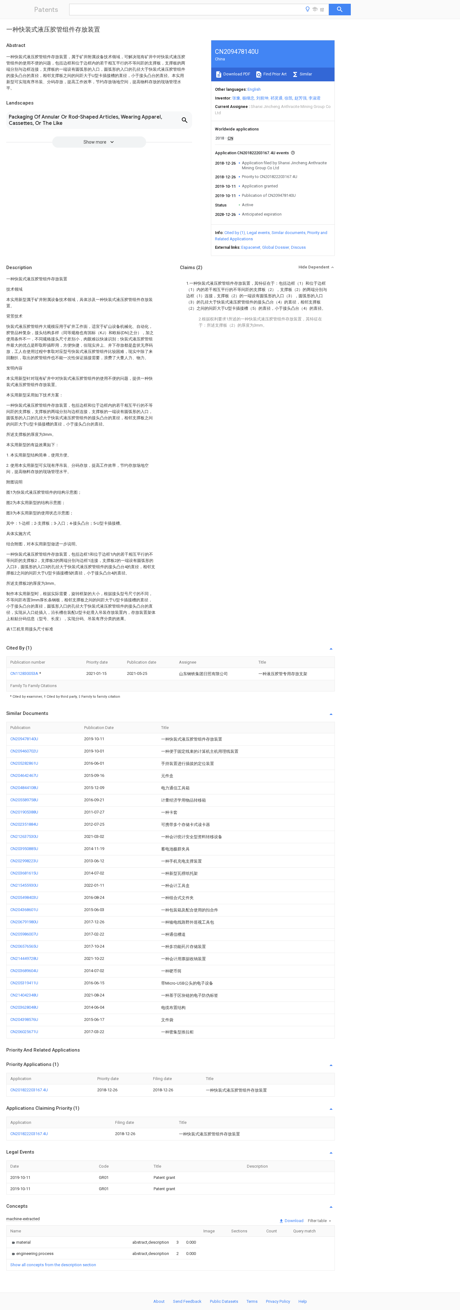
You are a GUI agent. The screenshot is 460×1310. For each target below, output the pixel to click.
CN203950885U (24, 848)
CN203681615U (24, 873)
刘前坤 (262, 98)
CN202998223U (24, 861)
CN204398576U (24, 1019)
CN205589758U (24, 800)
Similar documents (288, 232)
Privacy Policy (278, 1301)
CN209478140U (24, 739)
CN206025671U (24, 1031)
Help (303, 1301)
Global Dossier (275, 247)
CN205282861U (24, 763)
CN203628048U (24, 1007)
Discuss (298, 247)
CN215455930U (24, 885)
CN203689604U (24, 970)
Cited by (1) (234, 232)
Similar (305, 74)
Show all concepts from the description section (53, 1264)
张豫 (236, 98)
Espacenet (250, 247)
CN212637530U (24, 836)
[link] (20, 1242)
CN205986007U (24, 934)
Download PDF (236, 74)
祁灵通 (276, 98)
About (159, 1301)
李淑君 (315, 98)
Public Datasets (224, 1301)
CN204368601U (24, 909)
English (254, 89)
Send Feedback (187, 1301)
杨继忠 (248, 98)
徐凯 (288, 98)
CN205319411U (24, 983)
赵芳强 (300, 98)
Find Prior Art (275, 74)
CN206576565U (24, 946)
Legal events (258, 232)
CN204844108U (24, 787)
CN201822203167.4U (29, 1090)
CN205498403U (24, 897)
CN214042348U (24, 995)
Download (294, 1220)
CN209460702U (24, 751)
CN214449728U (24, 958)
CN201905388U (24, 812)
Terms (252, 1301)
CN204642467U (24, 775)
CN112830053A (24, 673)
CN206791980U (24, 922)
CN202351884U (24, 824)
